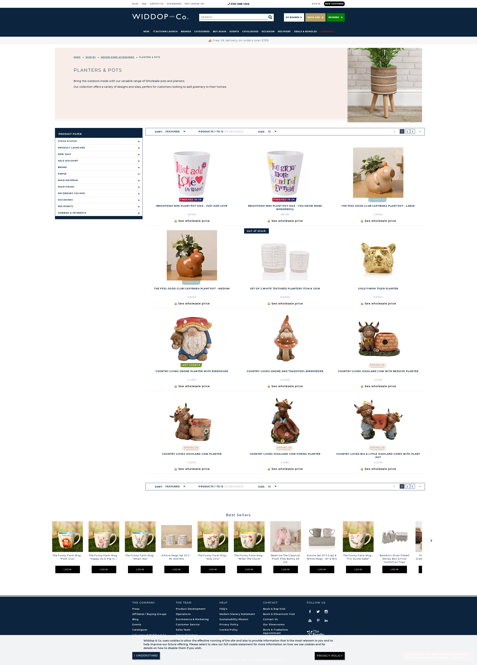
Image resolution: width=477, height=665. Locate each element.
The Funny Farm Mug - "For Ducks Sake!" (358, 557)
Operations (183, 614)
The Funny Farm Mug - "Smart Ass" (140, 557)
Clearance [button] (327, 31)
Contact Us (156, 4)
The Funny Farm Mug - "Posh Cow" (68, 557)
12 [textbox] (269, 131)
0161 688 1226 (240, 4)
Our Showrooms (274, 624)
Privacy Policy (228, 624)
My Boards (292, 17)
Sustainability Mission (233, 619)
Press (136, 608)
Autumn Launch (167, 31)
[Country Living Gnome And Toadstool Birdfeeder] (285, 338)
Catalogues (250, 31)
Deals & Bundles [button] (305, 31)
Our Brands (174, 4)
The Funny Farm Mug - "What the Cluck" (249, 557)
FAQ (144, 4)
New (146, 31)
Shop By (91, 57)
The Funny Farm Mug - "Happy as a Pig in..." (104, 557)
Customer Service (188, 624)
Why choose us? (195, 4)
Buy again (219, 31)
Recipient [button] (284, 31)
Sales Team (183, 629)
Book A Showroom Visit (279, 614)
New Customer (334, 4)
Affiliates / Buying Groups (149, 614)
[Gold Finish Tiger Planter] (378, 255)
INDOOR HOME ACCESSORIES (117, 57)
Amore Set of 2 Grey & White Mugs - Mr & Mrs (322, 557)
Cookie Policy (228, 629)
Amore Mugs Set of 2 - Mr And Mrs (176, 557)
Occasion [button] (268, 31)
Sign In (316, 4)
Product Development (191, 608)
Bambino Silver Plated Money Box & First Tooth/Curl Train (394, 559)
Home (77, 57)
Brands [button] (186, 31)
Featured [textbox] (172, 131)
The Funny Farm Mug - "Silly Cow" (213, 557)
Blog (135, 4)
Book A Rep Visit (274, 608)
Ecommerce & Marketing (192, 619)
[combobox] (174, 131)
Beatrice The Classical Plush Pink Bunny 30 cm (285, 559)
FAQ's (223, 608)
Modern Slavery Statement (237, 614)
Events (234, 31)
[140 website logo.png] (160, 16)
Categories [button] (202, 31)
